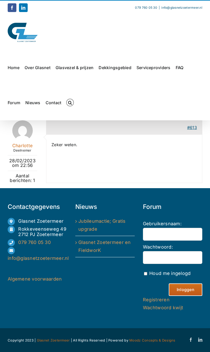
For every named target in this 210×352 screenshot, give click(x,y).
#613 (192, 127)
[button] (70, 102)
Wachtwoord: (158, 247)
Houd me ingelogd (170, 273)
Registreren (156, 299)
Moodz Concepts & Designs (152, 340)
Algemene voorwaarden (35, 279)
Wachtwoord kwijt (163, 307)
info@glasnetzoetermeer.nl (181, 7)
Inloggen (185, 289)
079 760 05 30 (34, 242)
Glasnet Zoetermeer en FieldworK (104, 246)
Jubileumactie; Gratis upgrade (102, 225)
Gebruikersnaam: (162, 223)
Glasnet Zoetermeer (54, 340)
